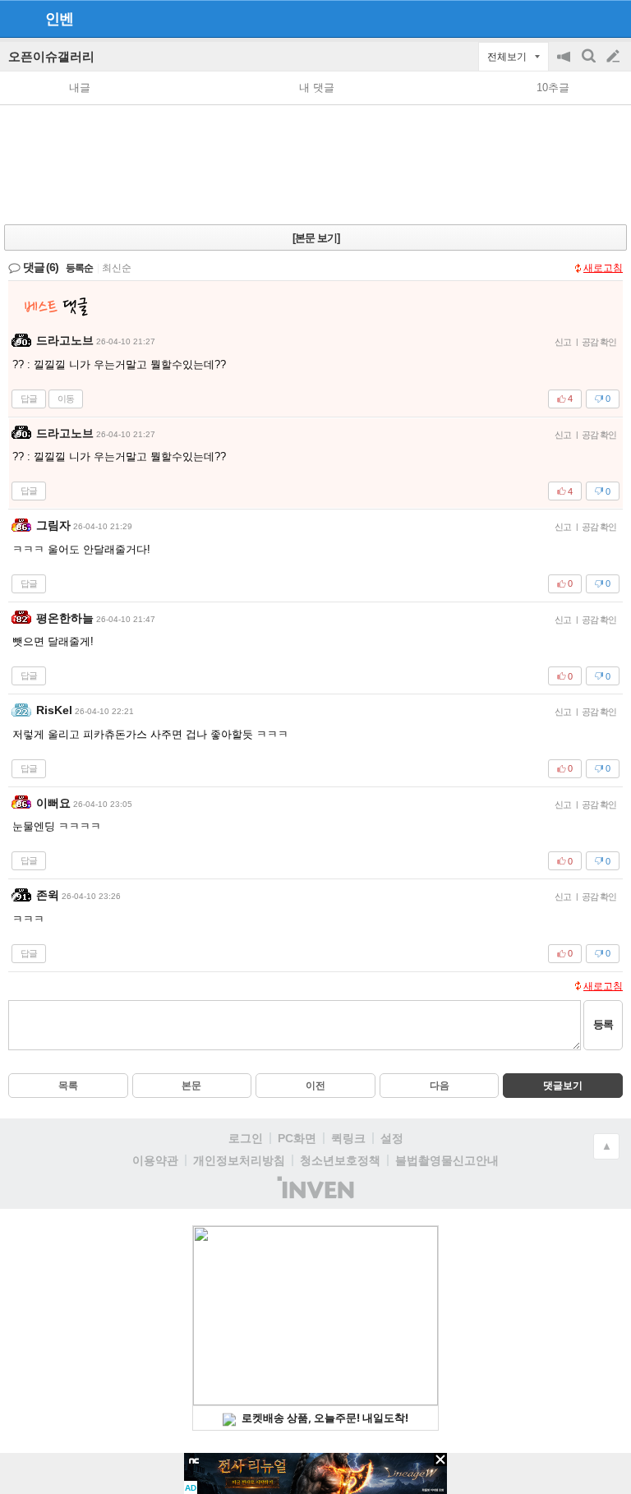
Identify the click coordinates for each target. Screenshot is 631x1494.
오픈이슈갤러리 (51, 56)
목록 (68, 1085)
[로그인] (582, 18)
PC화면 (297, 1138)
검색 (590, 64)
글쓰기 (614, 56)
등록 (603, 1024)
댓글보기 (563, 1085)
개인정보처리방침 (239, 1160)
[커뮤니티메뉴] (17, 18)
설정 (391, 1138)
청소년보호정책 (340, 1160)
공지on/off (565, 64)
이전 (315, 1085)
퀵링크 (348, 1138)
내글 (79, 87)
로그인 (245, 1138)
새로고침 (603, 268)
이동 (66, 398)
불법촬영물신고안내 (447, 1160)
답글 (29, 398)
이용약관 (155, 1160)
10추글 (553, 87)
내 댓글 (316, 87)
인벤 (59, 19)
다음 (439, 1085)
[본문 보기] (315, 238)
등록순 (79, 268)
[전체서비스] (611, 18)
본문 (191, 1085)
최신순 (116, 268)
